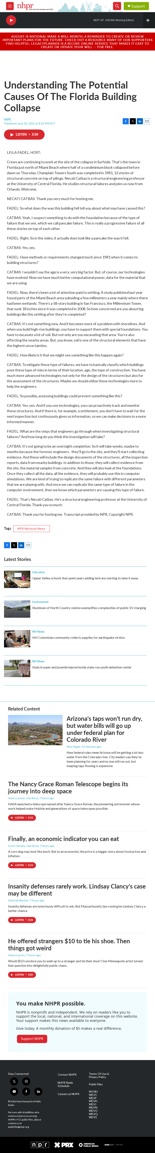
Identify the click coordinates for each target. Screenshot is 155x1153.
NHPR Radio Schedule (65, 1084)
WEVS (93, 1117)
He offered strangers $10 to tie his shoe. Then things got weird (69, 944)
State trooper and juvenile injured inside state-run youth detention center (82, 667)
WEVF (93, 1098)
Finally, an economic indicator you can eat (63, 838)
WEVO (93, 1110)
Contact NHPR (67, 1074)
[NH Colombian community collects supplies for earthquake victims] (17, 638)
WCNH (93, 1091)
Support (138, 6)
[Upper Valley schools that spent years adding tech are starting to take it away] (17, 579)
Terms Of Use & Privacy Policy (99, 1075)
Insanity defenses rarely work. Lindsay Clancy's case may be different (77, 889)
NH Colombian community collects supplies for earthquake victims (78, 637)
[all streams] (149, 20)
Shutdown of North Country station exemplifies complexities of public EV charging (89, 608)
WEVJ (92, 1104)
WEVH (93, 1101)
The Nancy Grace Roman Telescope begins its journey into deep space (68, 787)
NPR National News (32, 528)
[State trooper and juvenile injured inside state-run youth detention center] (17, 668)
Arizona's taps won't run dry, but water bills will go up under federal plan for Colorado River (104, 729)
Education (38, 572)
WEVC (93, 1094)
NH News (38, 631)
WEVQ (93, 1114)
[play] (11, 20)
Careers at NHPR (68, 1094)
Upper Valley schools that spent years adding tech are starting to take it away (85, 578)
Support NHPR (32, 1038)
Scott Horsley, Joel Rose (23, 845)
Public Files (96, 1084)
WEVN (93, 1107)
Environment (40, 602)
